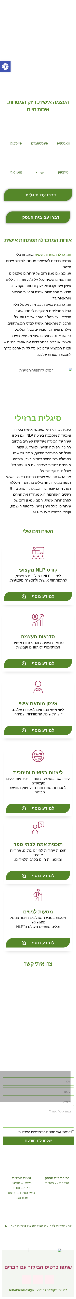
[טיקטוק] (63, 161)
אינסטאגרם (39, 143)
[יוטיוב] (39, 161)
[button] (3, 1023)
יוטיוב (39, 173)
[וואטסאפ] (63, 132)
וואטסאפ (63, 143)
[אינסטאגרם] (39, 132)
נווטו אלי (16, 172)
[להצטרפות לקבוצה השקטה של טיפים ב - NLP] (38, 1213)
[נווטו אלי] (16, 161)
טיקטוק (63, 172)
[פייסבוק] (16, 132)
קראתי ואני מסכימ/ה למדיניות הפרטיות (44, 1132)
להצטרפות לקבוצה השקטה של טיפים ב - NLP (38, 1226)
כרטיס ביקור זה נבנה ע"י (38, 1290)
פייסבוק (16, 143)
